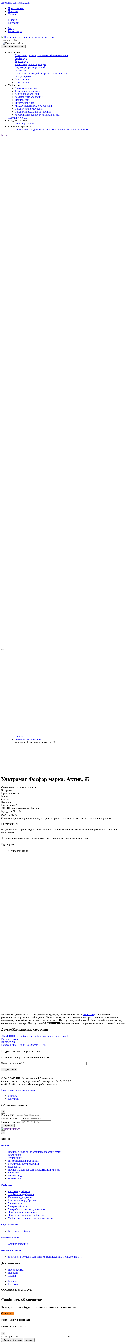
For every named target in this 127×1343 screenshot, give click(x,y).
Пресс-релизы (16, 8)
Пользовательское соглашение (18, 1090)
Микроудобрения (24, 102)
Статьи (12, 14)
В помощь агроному (11, 1250)
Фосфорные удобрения (27, 91)
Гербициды (21, 58)
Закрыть (29, 1340)
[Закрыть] (2, 649)
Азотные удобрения (26, 88)
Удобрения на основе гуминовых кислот (37, 114)
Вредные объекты (10, 1237)
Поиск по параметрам (13, 46)
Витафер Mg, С (10, 1041)
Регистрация (15, 31)
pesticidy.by (89, 1014)
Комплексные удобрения (28, 96)
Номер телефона (10, 1122)
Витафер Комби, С (11, 1039)
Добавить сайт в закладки (15, 2)
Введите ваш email (12, 1063)
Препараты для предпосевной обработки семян (41, 55)
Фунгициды (21, 61)
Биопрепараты (23, 76)
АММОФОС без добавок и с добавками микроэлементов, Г (35, 1036)
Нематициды (22, 82)
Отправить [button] (7, 1313)
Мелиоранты (22, 99)
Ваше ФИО (7, 1115)
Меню (4, 135)
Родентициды (22, 79)
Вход (11, 28)
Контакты (13, 22)
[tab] (63, 1145)
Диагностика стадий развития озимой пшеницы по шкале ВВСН (51, 129)
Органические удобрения (29, 108)
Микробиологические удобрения (33, 105)
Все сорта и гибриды (20, 1231)
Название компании (12, 1118)
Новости (13, 11)
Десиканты (21, 70)
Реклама (12, 19)
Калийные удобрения (27, 93)
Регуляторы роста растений (30, 67)
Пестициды (6, 1145)
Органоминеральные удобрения (33, 111)
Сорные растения (24, 123)
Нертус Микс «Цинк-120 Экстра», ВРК (23, 1044)
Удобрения (6, 1185)
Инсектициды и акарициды (30, 64)
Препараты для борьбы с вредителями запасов (41, 73)
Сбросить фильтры (12, 1340)
